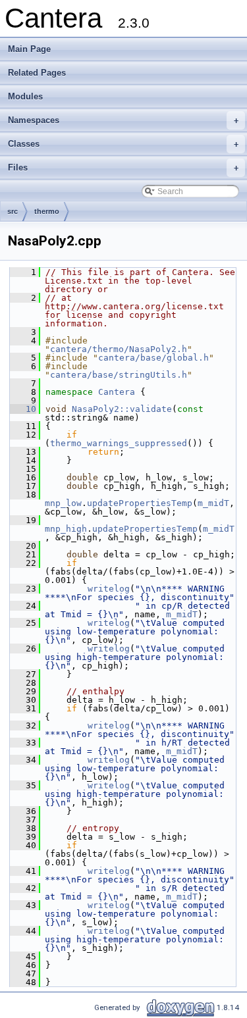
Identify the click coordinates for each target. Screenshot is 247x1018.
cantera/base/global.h (153, 358)
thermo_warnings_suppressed (118, 443)
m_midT (213, 503)
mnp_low (63, 503)
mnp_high (66, 529)
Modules (25, 96)
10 (23, 409)
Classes (123, 144)
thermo (46, 211)
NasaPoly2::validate (122, 409)
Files (123, 167)
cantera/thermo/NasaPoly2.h (118, 349)
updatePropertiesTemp (139, 503)
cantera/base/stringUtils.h (118, 375)
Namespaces (123, 120)
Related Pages (37, 73)
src (12, 211)
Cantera (116, 392)
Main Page (29, 49)
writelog (109, 589)
